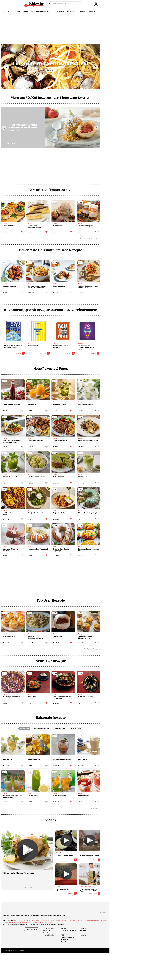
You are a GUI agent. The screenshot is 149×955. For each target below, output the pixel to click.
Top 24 (25, 11)
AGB (62, 935)
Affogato (23, 922)
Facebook (83, 928)
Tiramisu (49, 922)
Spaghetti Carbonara (76, 920)
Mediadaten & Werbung (68, 930)
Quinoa (84, 920)
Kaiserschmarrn (16, 922)
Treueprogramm (48, 928)
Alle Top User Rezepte (91, 649)
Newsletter (46, 930)
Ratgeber (71, 11)
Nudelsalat (59, 920)
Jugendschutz (65, 942)
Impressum (64, 939)
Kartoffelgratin (51, 920)
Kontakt (63, 928)
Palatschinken (91, 920)
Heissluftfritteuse (40, 11)
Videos (82, 11)
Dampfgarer (58, 11)
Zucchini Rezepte (37, 922)
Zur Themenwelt (93, 808)
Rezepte (7, 11)
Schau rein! (51, 73)
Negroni (105, 920)
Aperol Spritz (65, 920)
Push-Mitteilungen (49, 933)
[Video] (28, 850)
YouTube (83, 933)
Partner (63, 933)
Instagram (83, 935)
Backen (16, 11)
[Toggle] (95, 4)
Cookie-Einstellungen (50, 935)
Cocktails (28, 922)
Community (93, 11)
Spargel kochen (33, 920)
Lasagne (26, 920)
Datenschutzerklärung (68, 937)
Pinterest (83, 930)
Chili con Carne (42, 920)
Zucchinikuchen (18, 920)
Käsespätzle (98, 920)
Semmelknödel (7, 922)
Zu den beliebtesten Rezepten (88, 238)
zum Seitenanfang (32, 929)
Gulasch (44, 922)
